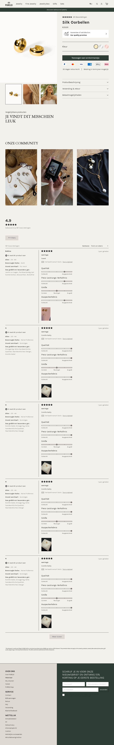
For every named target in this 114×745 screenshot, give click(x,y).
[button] (74, 17)
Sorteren (86, 246)
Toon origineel (67, 262)
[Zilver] (101, 47)
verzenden (103, 690)
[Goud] (96, 47)
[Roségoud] (107, 47)
